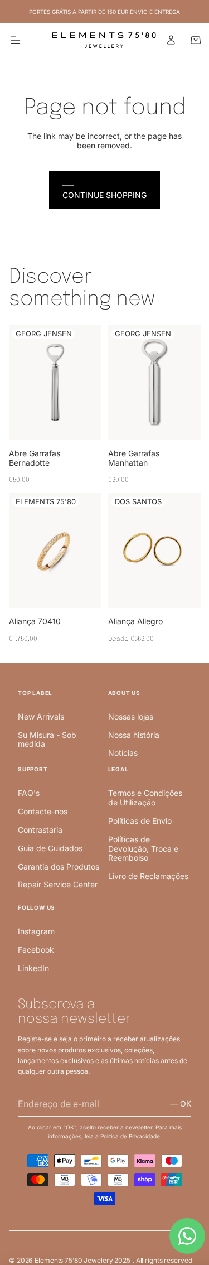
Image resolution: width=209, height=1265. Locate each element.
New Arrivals (41, 716)
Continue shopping (104, 195)
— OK (180, 1103)
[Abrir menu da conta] (171, 40)
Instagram (36, 931)
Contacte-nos (42, 811)
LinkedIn (33, 968)
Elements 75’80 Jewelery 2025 (82, 1260)
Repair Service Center (58, 884)
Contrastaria (40, 829)
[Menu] (15, 40)
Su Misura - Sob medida (47, 739)
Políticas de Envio (140, 820)
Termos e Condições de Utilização (145, 797)
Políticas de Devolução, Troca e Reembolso (143, 848)
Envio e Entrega (155, 11)
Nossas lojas (130, 716)
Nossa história (133, 735)
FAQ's (29, 793)
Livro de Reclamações (148, 876)
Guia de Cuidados (50, 848)
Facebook (36, 949)
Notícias (123, 752)
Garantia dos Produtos (58, 866)
